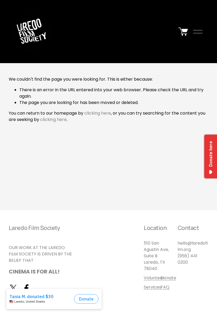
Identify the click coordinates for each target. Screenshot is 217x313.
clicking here (97, 113)
